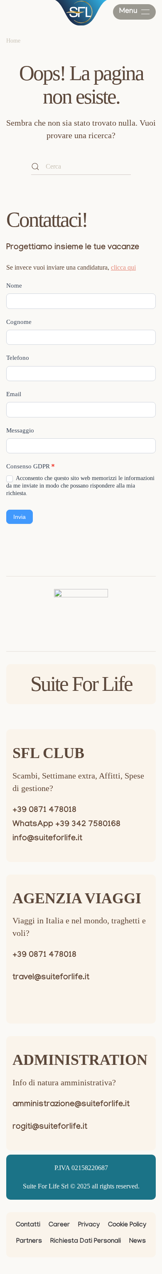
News (137, 1242)
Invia (19, 516)
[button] (134, 12)
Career (59, 1225)
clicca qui (123, 267)
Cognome (19, 321)
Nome (14, 285)
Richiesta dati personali (85, 1242)
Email (13, 394)
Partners (29, 1242)
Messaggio (20, 430)
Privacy (89, 1225)
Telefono (17, 357)
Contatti (28, 1225)
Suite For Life (81, 683)
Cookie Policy (127, 1225)
